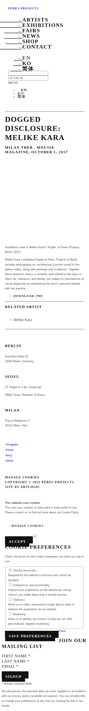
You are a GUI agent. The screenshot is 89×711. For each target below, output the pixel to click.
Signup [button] (13, 677)
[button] (35, 537)
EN (26, 58)
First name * (16, 656)
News (31, 36)
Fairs (31, 30)
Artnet (9, 460)
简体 (28, 69)
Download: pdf (28, 296)
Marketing (18, 614)
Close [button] (62, 631)
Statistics (18, 599)
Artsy (9, 455)
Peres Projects (23, 8)
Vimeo (10, 450)
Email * (10, 666)
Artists (35, 20)
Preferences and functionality (31, 585)
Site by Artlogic (22, 487)
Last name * (15, 661)
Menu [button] (13, 82)
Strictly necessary (24, 570)
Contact (37, 47)
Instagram (12, 444)
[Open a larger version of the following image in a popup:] (44, 242)
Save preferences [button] (30, 636)
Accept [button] (17, 542)
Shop (30, 41)
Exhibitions (43, 25)
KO (26, 63)
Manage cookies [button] (22, 477)
